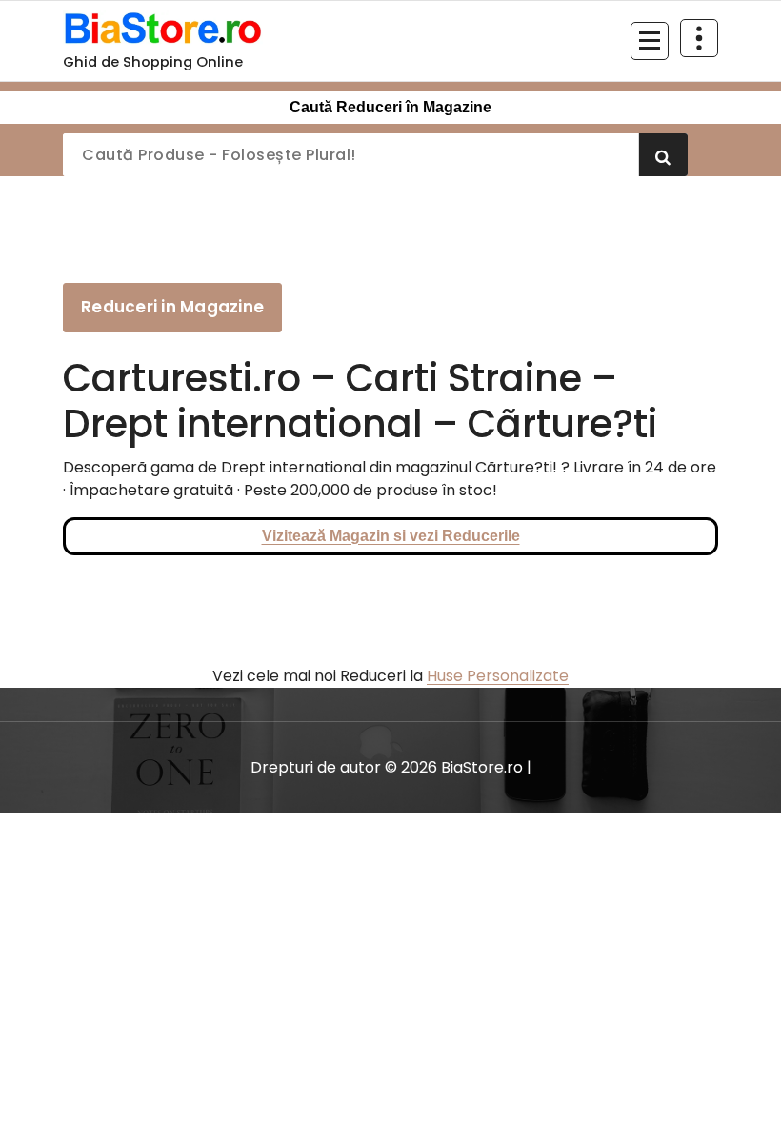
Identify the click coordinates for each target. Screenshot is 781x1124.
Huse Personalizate (498, 676)
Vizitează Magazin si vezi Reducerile (391, 536)
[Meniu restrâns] (650, 41)
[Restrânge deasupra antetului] (699, 38)
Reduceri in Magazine (172, 306)
